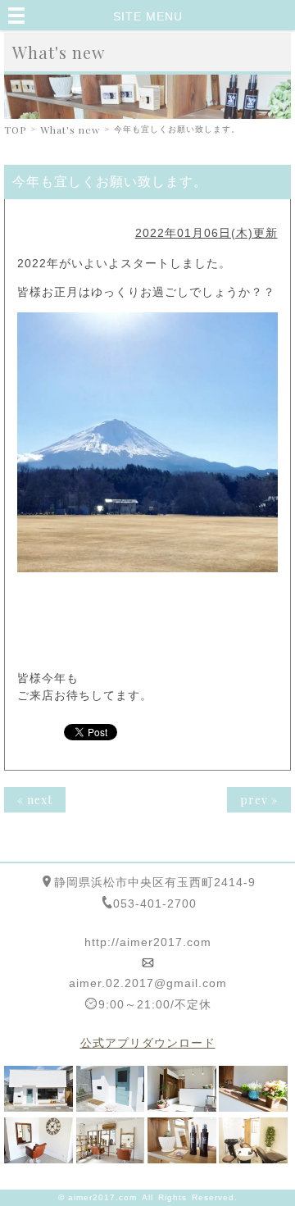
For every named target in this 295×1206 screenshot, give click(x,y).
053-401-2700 (155, 903)
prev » (259, 800)
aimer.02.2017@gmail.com (148, 983)
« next (34, 800)
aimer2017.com (102, 1197)
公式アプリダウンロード (148, 1042)
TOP (15, 129)
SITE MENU (148, 16)
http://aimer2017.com (147, 942)
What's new (70, 129)
